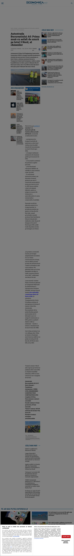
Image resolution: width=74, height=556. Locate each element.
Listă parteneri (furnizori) (38, 538)
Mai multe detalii (16, 536)
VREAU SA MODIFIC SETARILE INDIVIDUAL (65, 541)
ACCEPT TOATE (66, 536)
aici (11, 546)
